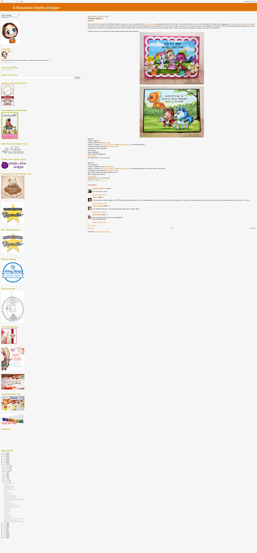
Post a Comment (92, 225)
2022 (4, 459)
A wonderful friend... (9, 504)
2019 (4, 464)
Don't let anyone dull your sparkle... (12, 507)
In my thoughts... (8, 501)
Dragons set (112, 144)
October (6, 468)
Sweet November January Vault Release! (14, 499)
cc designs (96, 180)
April (5, 477)
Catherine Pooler (106, 142)
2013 (4, 531)
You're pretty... (7, 509)
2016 (4, 526)
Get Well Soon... (8, 485)
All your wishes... (8, 493)
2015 (4, 528)
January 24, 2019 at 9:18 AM (99, 222)
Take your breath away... (10, 496)
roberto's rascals (103, 180)
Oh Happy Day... (8, 511)
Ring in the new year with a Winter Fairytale (14, 521)
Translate (14, 17)
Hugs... (6, 490)
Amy (11, 51)
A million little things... (9, 486)
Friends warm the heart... (10, 495)
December (7, 465)
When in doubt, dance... (9, 489)
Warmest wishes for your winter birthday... (14, 518)
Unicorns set (104, 144)
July (5, 473)
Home (172, 228)
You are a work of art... (9, 487)
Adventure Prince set (125, 168)
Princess (247, 24)
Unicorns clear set (149, 24)
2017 (4, 524)
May (5, 476)
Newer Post (91, 228)
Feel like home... (8, 492)
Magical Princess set (125, 144)
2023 (4, 457)
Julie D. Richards (98, 206)
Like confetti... (7, 514)
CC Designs (129, 24)
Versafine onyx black (112, 146)
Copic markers (92, 156)
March (6, 479)
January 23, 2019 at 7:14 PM (99, 203)
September (7, 470)
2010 (4, 536)
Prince (240, 24)
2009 (4, 537)
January (6, 482)
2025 (4, 454)
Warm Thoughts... (8, 517)
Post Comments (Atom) (103, 231)
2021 (4, 461)
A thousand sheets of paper (36, 8)
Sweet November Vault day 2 (11, 498)
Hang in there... (7, 508)
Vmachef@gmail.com (99, 188)
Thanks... (6, 512)
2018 (4, 523)
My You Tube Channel (7, 70)
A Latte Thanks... (8, 515)
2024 (4, 456)
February (6, 480)
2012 (4, 532)
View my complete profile (8, 62)
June (5, 474)
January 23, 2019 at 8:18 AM (99, 194)
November (7, 467)
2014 (4, 529)
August (6, 471)
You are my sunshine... (9, 483)
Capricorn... (7, 502)
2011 (4, 534)
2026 (4, 453)
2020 (4, 462)
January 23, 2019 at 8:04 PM (99, 212)
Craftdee (95, 197)
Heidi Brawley (97, 214)
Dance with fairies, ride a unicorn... (12, 505)
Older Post (252, 228)
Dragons (233, 24)
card (93, 180)
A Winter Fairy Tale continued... (11, 520)
